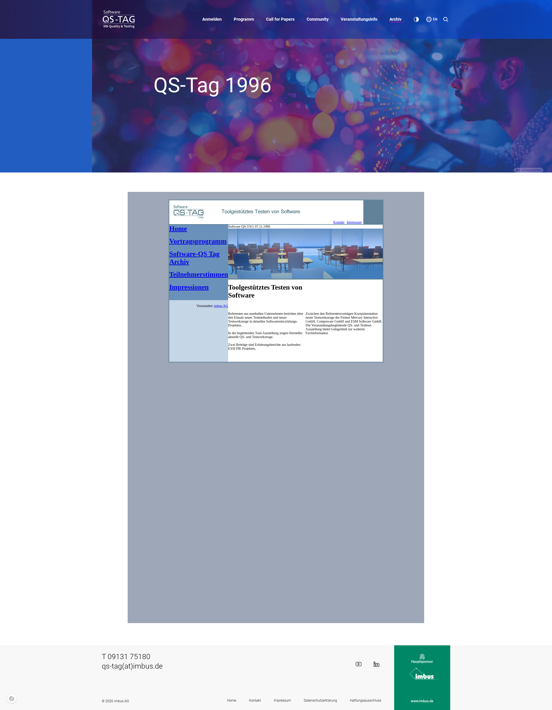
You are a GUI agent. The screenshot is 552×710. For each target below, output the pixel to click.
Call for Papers (280, 19)
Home (231, 700)
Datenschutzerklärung (320, 700)
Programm (244, 19)
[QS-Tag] (119, 19)
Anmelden (212, 19)
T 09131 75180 (126, 656)
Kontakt (255, 700)
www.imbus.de (422, 701)
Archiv (395, 19)
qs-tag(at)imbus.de (132, 666)
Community (318, 19)
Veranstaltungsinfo (359, 19)
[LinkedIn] (376, 664)
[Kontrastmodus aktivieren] (416, 19)
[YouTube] (358, 664)
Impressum (282, 700)
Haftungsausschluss (365, 700)
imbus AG (121, 701)
